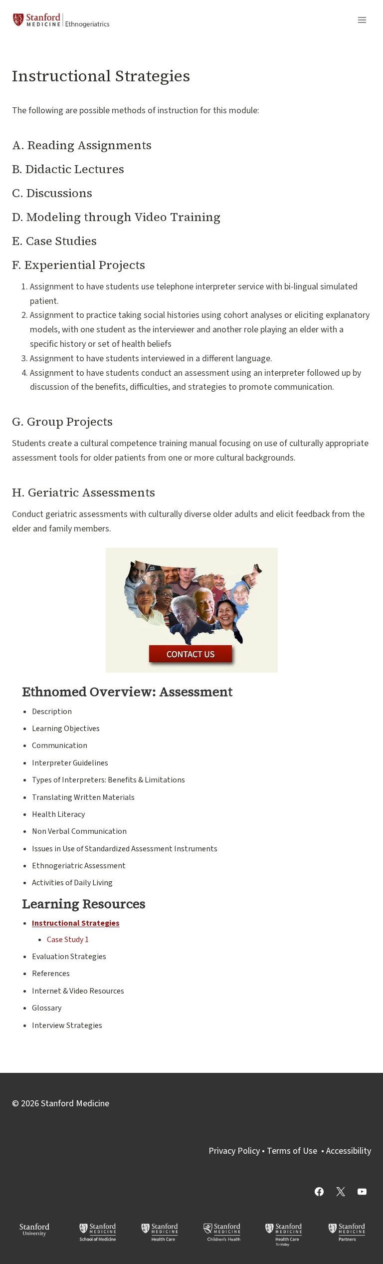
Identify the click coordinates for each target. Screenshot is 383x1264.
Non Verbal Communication (79, 831)
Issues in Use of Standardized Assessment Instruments (124, 848)
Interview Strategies (67, 1025)
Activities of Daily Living (72, 882)
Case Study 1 (68, 939)
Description (52, 711)
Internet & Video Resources (78, 991)
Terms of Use (292, 1151)
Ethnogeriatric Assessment (79, 865)
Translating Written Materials (83, 797)
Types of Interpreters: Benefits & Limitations (108, 779)
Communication (59, 745)
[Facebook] (319, 1192)
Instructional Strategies (76, 923)
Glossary (46, 1008)
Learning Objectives (66, 728)
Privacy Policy (234, 1151)
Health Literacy (58, 814)
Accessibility (348, 1151)
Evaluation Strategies (69, 956)
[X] (341, 1192)
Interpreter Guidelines (70, 763)
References (51, 973)
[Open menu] (362, 19)
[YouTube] (362, 1192)
